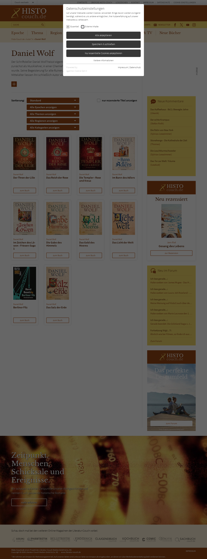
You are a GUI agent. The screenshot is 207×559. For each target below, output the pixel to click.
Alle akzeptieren (103, 35)
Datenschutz (135, 67)
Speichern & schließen (103, 44)
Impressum (123, 67)
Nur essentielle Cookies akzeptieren (103, 53)
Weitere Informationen (103, 60)
